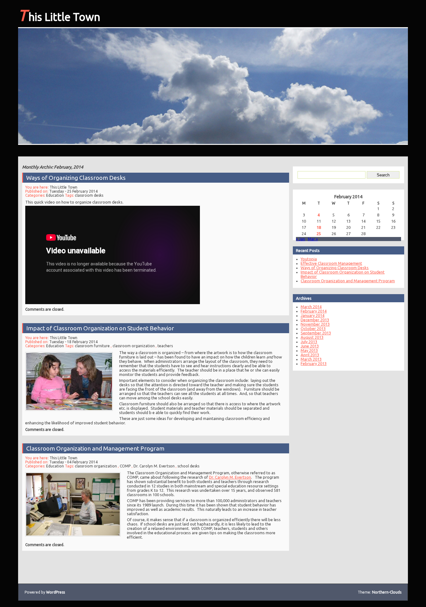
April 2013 (310, 355)
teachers (165, 346)
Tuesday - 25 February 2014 (73, 191)
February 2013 (314, 363)
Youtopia (309, 259)
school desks (188, 466)
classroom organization (134, 346)
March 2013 (311, 359)
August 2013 (312, 337)
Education (55, 195)
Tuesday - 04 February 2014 (73, 462)
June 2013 (310, 346)
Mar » (313, 239)
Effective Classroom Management (331, 263)
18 (319, 227)
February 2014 (314, 311)
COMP (125, 466)
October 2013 (313, 328)
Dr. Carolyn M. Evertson (154, 466)
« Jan (300, 239)
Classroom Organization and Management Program (95, 448)
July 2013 (309, 341)
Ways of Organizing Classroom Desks (76, 177)
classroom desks (89, 195)
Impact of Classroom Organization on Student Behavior (100, 328)
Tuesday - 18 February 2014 (73, 342)
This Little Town (59, 15)
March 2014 (311, 306)
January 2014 (312, 315)
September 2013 (316, 333)
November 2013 (315, 324)
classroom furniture (92, 346)
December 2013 (315, 320)
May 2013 (309, 350)
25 (319, 233)
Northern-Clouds (386, 592)
